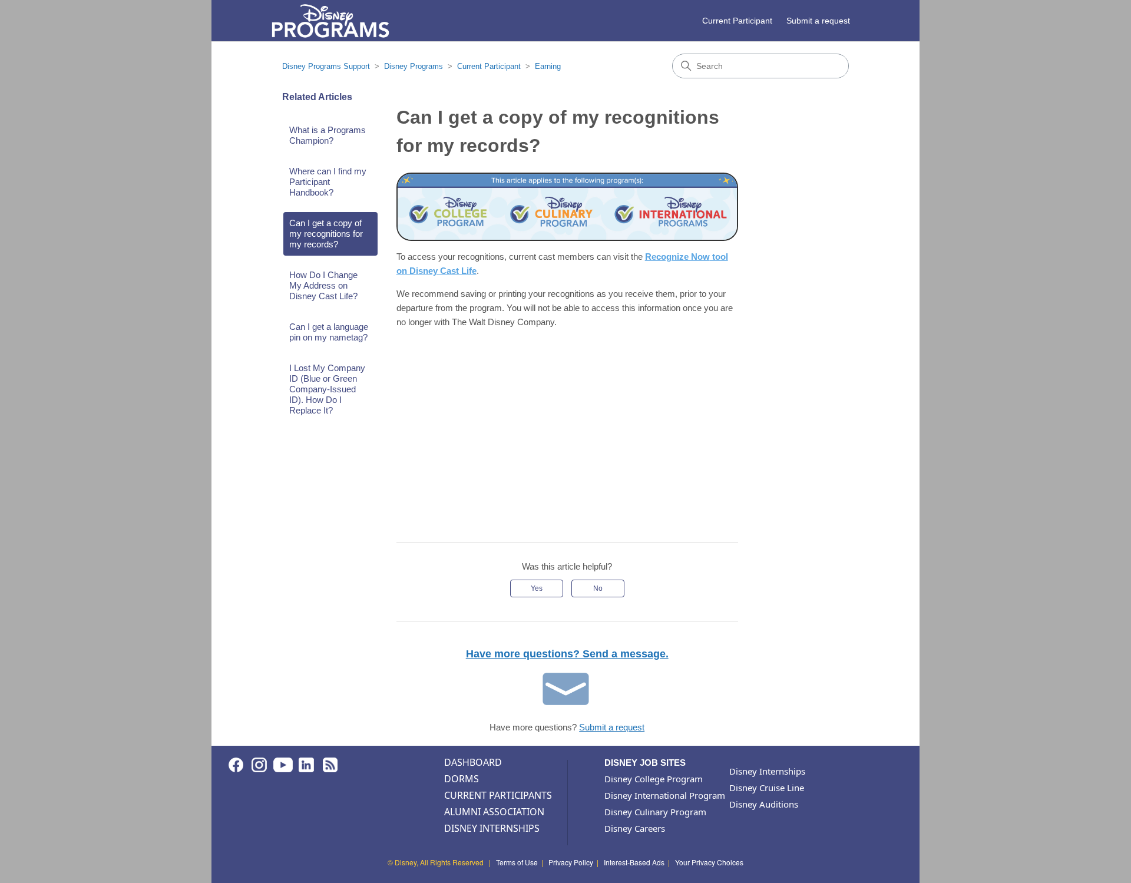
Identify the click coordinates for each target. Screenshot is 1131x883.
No (598, 588)
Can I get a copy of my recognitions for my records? (326, 233)
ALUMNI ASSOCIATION (494, 811)
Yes (537, 588)
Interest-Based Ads (634, 862)
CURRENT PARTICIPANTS (498, 795)
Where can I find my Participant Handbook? (327, 181)
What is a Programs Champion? (327, 135)
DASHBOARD (473, 762)
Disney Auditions (763, 804)
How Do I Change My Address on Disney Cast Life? (323, 285)
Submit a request (818, 20)
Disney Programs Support (326, 66)
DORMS (461, 778)
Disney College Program (653, 779)
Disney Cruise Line (766, 787)
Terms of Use (517, 862)
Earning (548, 66)
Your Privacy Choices (709, 862)
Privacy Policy (570, 862)
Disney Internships (767, 771)
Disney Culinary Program (655, 812)
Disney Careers (634, 828)
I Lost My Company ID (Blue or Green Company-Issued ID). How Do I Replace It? (327, 389)
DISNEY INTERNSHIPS (492, 828)
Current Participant (737, 20)
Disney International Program (664, 795)
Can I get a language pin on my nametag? (328, 332)
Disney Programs (413, 66)
